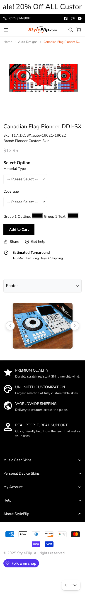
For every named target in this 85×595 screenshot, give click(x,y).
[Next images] (74, 325)
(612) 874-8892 (19, 18)
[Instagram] (73, 18)
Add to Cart (19, 229)
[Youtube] (80, 18)
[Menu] (6, 30)
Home (7, 42)
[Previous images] (10, 325)
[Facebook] (66, 18)
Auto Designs (27, 42)
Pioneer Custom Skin (32, 140)
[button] (70, 30)
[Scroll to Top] (76, 561)
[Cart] (79, 30)
